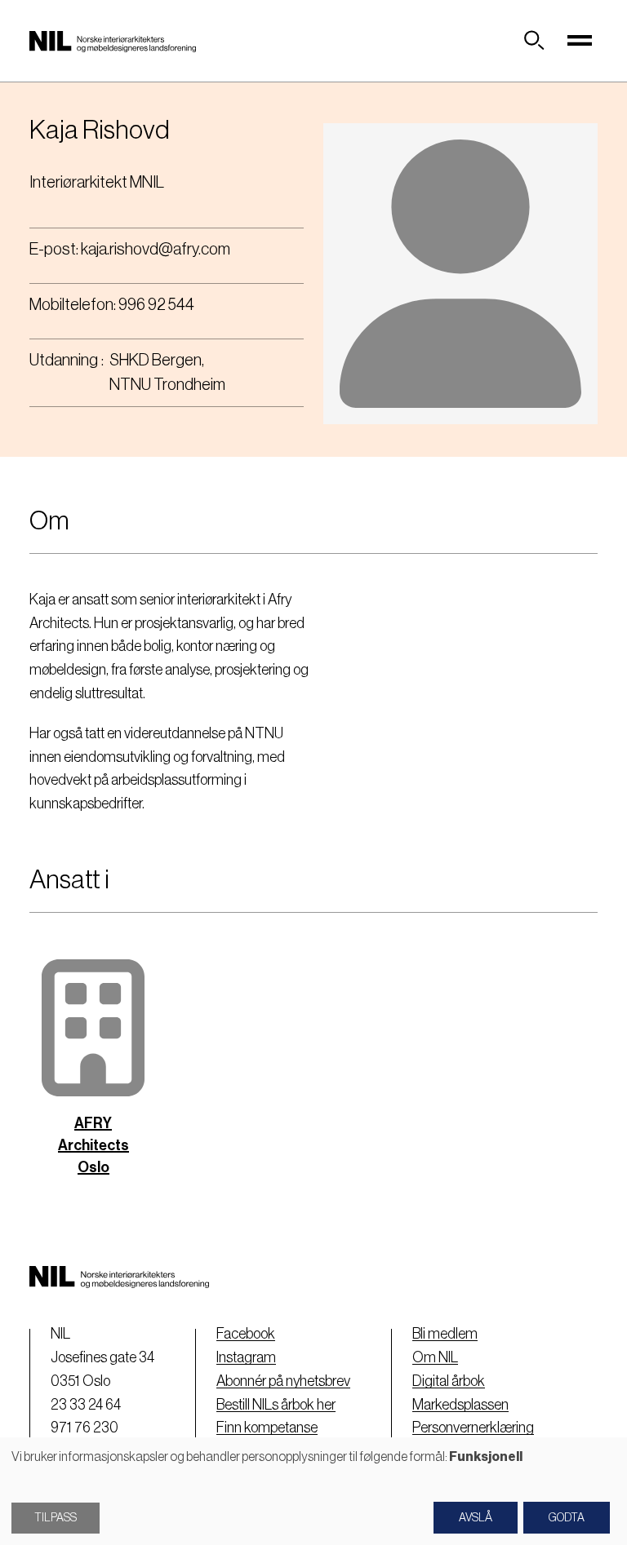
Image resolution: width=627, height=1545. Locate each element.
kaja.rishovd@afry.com (155, 249)
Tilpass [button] (55, 1518)
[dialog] (313, 1491)
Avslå (475, 1518)
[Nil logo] (112, 40)
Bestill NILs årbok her (276, 1404)
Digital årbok (448, 1381)
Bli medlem (445, 1333)
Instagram (246, 1357)
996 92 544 (156, 305)
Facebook (245, 1333)
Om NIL (435, 1357)
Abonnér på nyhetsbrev (283, 1381)
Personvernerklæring (473, 1427)
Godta (567, 1518)
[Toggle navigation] (580, 41)
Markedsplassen (460, 1404)
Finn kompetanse (267, 1427)
